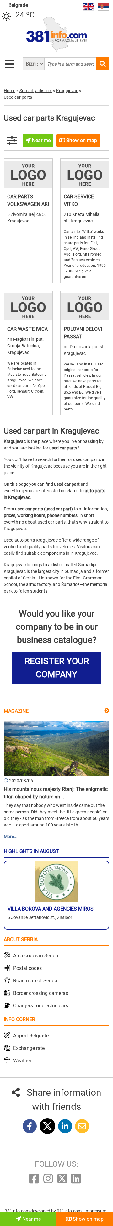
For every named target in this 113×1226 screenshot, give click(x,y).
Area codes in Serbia (35, 956)
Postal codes (27, 968)
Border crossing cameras (40, 993)
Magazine (16, 711)
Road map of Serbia (35, 981)
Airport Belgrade (31, 1036)
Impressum (95, 1211)
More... (11, 836)
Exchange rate (29, 1048)
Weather (22, 1061)
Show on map (88, 1219)
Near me (31, 1219)
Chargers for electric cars (40, 1006)
